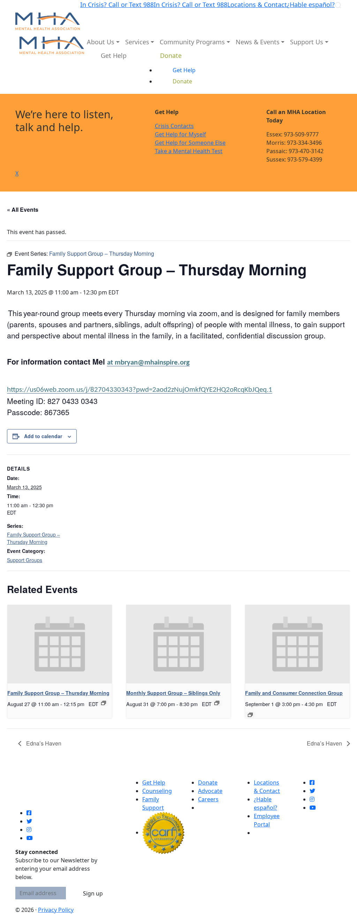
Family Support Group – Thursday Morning (33, 538)
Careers (208, 799)
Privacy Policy (56, 910)
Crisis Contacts (174, 126)
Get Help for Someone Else (190, 143)
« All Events (22, 209)
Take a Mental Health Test (188, 151)
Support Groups (24, 559)
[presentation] (59, 644)
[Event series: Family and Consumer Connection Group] (250, 715)
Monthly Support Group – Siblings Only (173, 692)
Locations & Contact (257, 4)
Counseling (157, 791)
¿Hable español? (311, 4)
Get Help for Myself (180, 134)
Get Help (153, 782)
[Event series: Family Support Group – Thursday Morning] (103, 703)
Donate (208, 782)
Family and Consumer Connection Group (294, 692)
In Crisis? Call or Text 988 (117, 4)
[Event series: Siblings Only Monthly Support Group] (216, 703)
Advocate (210, 791)
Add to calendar (43, 436)
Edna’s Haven (43, 743)
